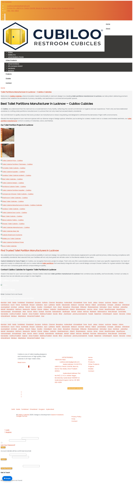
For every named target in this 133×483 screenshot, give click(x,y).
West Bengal (112, 311)
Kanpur (101, 302)
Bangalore (66, 307)
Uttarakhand (5, 316)
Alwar (60, 307)
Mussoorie (26, 309)
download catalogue (75, 388)
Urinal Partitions (13, 64)
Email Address (6, 457)
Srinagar (110, 305)
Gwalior (39, 307)
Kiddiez (10, 52)
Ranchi (27, 307)
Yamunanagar (6, 311)
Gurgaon (38, 302)
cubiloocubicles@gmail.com (18, 6)
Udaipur (46, 309)
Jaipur (95, 302)
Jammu (89, 309)
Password (5, 440)
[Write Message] (28, 366)
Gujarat (24, 314)
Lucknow (108, 302)
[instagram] (4, 17)
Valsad (79, 311)
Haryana (122, 314)
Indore (121, 302)
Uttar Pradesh (34, 314)
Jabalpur (118, 305)
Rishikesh (93, 311)
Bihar (60, 314)
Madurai (74, 305)
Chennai (52, 302)
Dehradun (103, 307)
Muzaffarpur (120, 309)
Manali (3, 309)
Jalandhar (124, 307)
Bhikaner (83, 307)
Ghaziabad (30, 302)
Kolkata (45, 302)
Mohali (73, 311)
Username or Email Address (11, 438)
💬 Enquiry (7, 478)
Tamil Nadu (122, 311)
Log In (3, 447)
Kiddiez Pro (12, 55)
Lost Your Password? (8, 445)
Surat (90, 302)
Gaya (110, 307)
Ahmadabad (77, 302)
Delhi (9, 302)
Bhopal (31, 305)
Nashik (58, 305)
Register (8, 432)
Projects (9, 74)
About (108, 29)
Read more (22, 362)
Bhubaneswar (81, 309)
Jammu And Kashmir (79, 314)
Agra (45, 305)
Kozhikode (24, 305)
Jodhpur (21, 307)
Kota (54, 307)
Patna (18, 305)
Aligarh (72, 309)
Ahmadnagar (16, 311)
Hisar (24, 311)
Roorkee (48, 311)
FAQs (73, 419)
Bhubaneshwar (93, 307)
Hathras (86, 311)
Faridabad (21, 302)
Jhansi (101, 309)
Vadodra (53, 309)
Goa (42, 316)
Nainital (33, 309)
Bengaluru (59, 302)
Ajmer (95, 309)
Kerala (55, 314)
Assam (115, 314)
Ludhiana (51, 305)
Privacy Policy (76, 417)
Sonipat (41, 311)
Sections (11, 71)
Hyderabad (68, 302)
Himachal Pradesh (33, 316)
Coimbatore (5, 305)
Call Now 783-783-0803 (123, 2)
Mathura (18, 309)
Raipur (33, 307)
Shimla (39, 309)
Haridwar (116, 307)
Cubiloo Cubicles (23, 415)
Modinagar (66, 311)
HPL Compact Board (15, 66)
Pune (85, 302)
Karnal (29, 311)
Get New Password (6, 468)
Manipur (14, 316)
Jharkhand (67, 314)
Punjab (90, 314)
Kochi (12, 305)
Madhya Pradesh (46, 314)
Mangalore (10, 309)
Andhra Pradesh (15, 314)
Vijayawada (66, 305)
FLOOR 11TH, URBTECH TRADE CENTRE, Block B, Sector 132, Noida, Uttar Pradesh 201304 (40, 8)
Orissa (128, 314)
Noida (14, 302)
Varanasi (81, 305)
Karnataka (4, 314)
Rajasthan (97, 314)
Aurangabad (5, 307)
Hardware (11, 68)
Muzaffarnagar (110, 309)
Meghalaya (22, 316)
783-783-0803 (13, 11)
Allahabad (125, 305)
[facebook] (4, 15)
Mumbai (3, 302)
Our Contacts (6, 2)
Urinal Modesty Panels (16, 57)
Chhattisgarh (107, 314)
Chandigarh (48, 307)
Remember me (8, 443)
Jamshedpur (101, 305)
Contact (9, 83)
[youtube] (4, 19)
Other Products (11, 60)
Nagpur (115, 302)
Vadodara (39, 305)
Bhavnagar (75, 307)
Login (7, 430)
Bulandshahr (56, 311)
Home (108, 24)
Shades (8, 78)
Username (5, 455)
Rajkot (94, 305)
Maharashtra (102, 311)
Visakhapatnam (63, 309)
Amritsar (14, 307)
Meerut (87, 305)
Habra (35, 311)
